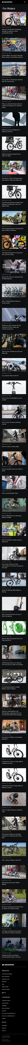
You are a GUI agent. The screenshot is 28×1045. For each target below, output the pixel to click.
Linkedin (4, 1028)
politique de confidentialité (8, 1013)
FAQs (3, 984)
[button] (24, 2)
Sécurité (4, 1010)
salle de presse (6, 1008)
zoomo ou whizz (6, 989)
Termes (3, 1018)
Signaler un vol (6, 979)
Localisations (5, 1003)
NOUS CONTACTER (6, 976)
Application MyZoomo (7, 973)
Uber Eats (4, 981)
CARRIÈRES (4, 1005)
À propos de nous (6, 1000)
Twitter (4, 1030)
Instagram (4, 1025)
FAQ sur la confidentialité (8, 1015)
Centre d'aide (5, 986)
